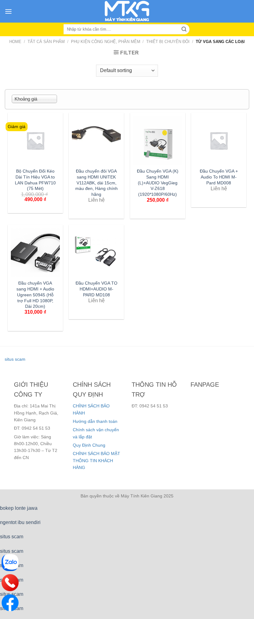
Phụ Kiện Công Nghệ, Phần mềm (105, 41)
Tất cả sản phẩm (46, 41)
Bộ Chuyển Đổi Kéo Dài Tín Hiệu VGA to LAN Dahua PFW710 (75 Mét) (35, 180)
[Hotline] (10, 583)
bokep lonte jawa (18, 508)
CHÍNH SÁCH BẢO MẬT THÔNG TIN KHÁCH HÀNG (96, 460)
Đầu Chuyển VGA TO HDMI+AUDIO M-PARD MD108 (96, 289)
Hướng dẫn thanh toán (95, 421)
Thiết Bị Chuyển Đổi (168, 41)
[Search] (184, 29)
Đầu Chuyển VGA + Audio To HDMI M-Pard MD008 (219, 177)
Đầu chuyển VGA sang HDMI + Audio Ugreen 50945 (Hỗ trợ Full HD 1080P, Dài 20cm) (35, 295)
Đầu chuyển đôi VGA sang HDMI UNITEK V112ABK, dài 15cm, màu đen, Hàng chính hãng (96, 183)
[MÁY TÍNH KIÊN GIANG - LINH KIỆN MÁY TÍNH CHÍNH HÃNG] (127, 11)
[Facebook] (10, 603)
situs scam (15, 359)
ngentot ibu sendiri (20, 522)
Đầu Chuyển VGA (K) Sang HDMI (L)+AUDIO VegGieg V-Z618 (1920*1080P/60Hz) (157, 183)
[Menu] (8, 11)
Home (15, 41)
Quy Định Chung (89, 445)
